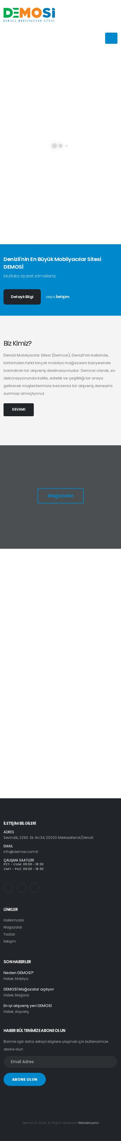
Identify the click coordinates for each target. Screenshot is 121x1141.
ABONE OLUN (24, 1079)
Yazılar (9, 934)
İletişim (63, 297)
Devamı (27, 621)
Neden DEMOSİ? (19, 973)
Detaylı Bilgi (22, 297)
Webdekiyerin (88, 1123)
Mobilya (21, 978)
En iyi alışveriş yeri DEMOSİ (28, 1005)
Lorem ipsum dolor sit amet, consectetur (65, 600)
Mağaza (22, 995)
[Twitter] (21, 888)
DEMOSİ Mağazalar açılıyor (29, 989)
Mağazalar (61, 495)
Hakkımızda (14, 920)
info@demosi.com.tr (21, 851)
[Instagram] (8, 888)
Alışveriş (22, 1011)
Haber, (9, 978)
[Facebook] (34, 888)
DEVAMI (18, 409)
